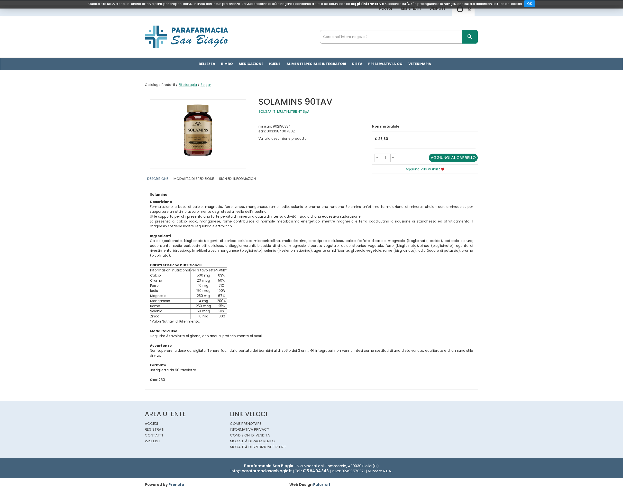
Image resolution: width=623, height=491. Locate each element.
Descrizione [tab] (157, 178)
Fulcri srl (321, 484)
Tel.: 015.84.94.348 (312, 470)
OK (529, 3)
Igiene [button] (275, 63)
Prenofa (176, 484)
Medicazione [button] (251, 63)
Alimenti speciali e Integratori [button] (316, 63)
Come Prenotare (245, 423)
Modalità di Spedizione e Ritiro (258, 446)
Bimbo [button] (227, 63)
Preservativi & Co (385, 63)
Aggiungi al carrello (453, 157)
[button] (377, 158)
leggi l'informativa (367, 3)
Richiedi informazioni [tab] (238, 178)
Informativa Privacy (249, 429)
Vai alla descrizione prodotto (282, 138)
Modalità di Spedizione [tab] (194, 178)
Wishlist (438, 8)
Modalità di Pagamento (252, 441)
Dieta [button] (357, 63)
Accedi (385, 8)
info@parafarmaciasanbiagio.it (261, 470)
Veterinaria (419, 63)
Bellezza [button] (207, 63)
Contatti (154, 435)
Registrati (411, 8)
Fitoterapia (188, 84)
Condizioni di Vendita (250, 435)
